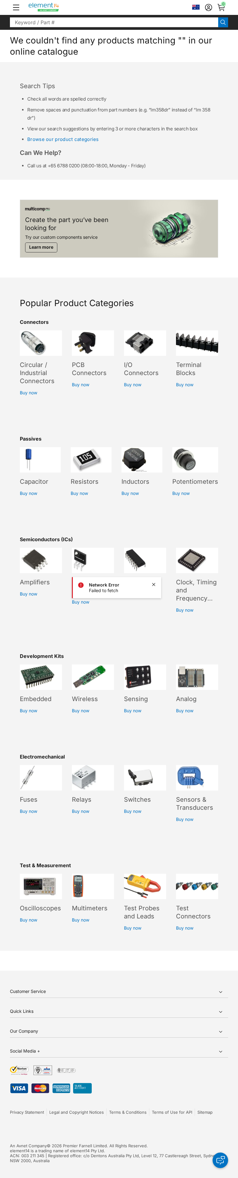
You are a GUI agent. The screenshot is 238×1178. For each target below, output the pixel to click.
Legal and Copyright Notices (76, 1112)
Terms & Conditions (128, 1112)
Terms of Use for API (172, 1112)
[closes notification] (153, 584)
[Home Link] (55, 7)
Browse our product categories (63, 139)
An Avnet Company (28, 1145)
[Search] (223, 22)
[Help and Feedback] (220, 1160)
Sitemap (205, 1112)
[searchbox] (114, 22)
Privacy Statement (27, 1112)
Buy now (28, 392)
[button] (16, 7)
